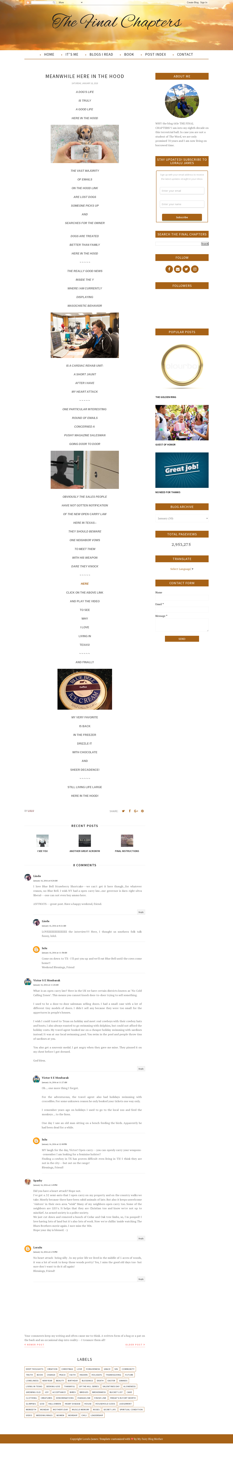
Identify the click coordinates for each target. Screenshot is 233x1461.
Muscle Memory (80, 1409)
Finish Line (100, 1398)
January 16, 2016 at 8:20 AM (45, 880)
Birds (73, 1392)
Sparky (37, 1180)
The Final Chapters (116, 22)
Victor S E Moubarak (46, 980)
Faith (73, 1375)
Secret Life (110, 1409)
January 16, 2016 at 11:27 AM (54, 1082)
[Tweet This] (123, 811)
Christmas (67, 1369)
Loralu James (90, 1439)
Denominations (65, 1398)
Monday (44, 1409)
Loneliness (32, 1380)
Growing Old (33, 1392)
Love (79, 1369)
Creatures (46, 1398)
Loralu (37, 1247)
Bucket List (116, 1392)
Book (40, 1375)
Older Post (134, 1344)
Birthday (73, 1380)
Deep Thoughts (34, 1369)
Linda (37, 876)
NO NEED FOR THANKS (167, 492)
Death (100, 1380)
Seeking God (53, 1386)
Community (128, 1369)
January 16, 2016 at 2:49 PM (45, 1185)
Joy (47, 1392)
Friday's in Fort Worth (123, 1398)
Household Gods (105, 1403)
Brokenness (99, 1392)
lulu (44, 948)
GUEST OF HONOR (165, 444)
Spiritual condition (131, 1409)
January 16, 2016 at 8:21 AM (54, 925)
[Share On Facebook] (129, 811)
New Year (47, 1380)
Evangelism (84, 1398)
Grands (123, 1380)
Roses (96, 1409)
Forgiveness (93, 1369)
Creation (52, 1369)
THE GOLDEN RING (165, 397)
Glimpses (31, 1403)
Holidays (97, 1375)
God (42, 1403)
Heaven (84, 1375)
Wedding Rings (44, 1415)
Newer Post (35, 1344)
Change (51, 1375)
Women (60, 1415)
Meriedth (31, 1409)
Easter (111, 1380)
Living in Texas (34, 1386)
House (88, 1403)
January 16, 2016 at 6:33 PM (45, 1252)
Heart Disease (73, 1403)
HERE (85, 583)
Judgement (125, 1403)
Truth (29, 1375)
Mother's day (60, 1409)
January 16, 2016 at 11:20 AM (46, 985)
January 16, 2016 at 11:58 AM (54, 952)
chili (84, 1415)
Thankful (69, 1386)
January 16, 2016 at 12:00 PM (54, 1144)
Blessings (87, 1380)
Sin (116, 1369)
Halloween (54, 1403)
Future (129, 1375)
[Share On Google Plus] (136, 811)
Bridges (84, 1392)
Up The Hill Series (89, 1386)
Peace (62, 1375)
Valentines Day (111, 1386)
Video (29, 1415)
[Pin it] (142, 811)
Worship (72, 1415)
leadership (97, 1415)
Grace (107, 1369)
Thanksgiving (113, 1375)
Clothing (31, 1398)
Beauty (60, 1380)
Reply (141, 912)
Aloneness (129, 1386)
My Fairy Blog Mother (150, 1439)
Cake (129, 1392)
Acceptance (59, 1392)
